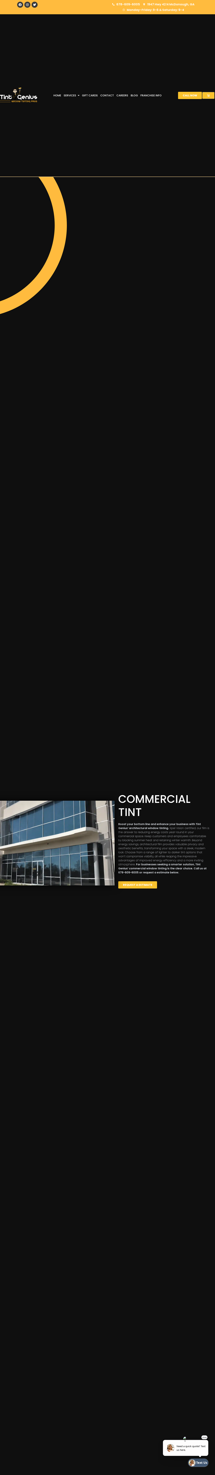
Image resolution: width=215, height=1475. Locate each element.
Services (70, 95)
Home (57, 95)
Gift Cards (90, 95)
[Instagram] (27, 5)
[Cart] (208, 95)
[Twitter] (35, 5)
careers (122, 95)
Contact (107, 95)
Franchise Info (151, 95)
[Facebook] (20, 5)
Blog (134, 95)
